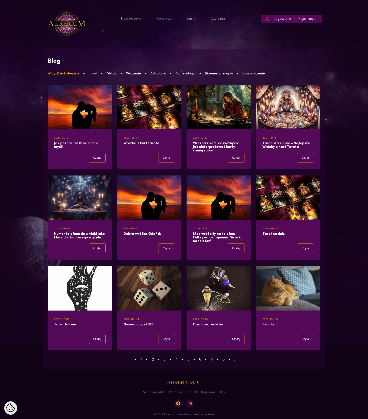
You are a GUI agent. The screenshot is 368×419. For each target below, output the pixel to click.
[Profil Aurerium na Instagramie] (189, 403)
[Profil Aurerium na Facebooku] (178, 403)
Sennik (191, 18)
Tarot (93, 73)
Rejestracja (307, 19)
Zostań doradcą (153, 392)
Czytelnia (218, 18)
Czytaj (97, 157)
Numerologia (185, 73)
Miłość (112, 73)
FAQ (223, 392)
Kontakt (191, 392)
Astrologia (158, 73)
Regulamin (208, 392)
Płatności (175, 392)
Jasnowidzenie (253, 73)
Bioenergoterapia (219, 73)
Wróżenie (133, 73)
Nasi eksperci (131, 18)
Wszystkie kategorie (63, 73)
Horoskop (164, 18)
